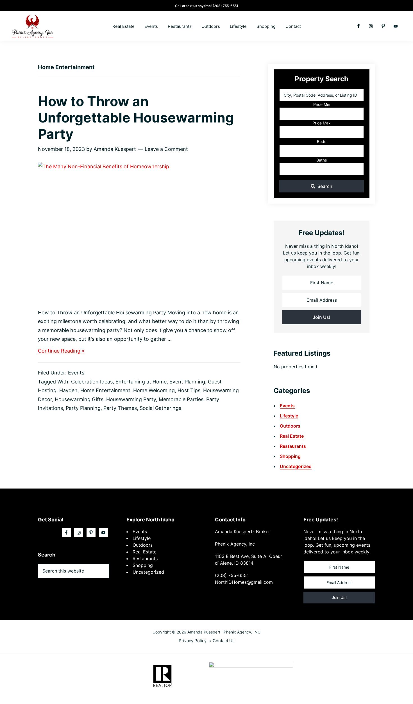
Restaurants (293, 446)
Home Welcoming (154, 390)
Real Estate (292, 436)
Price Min (321, 104)
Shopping (290, 456)
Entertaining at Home (141, 382)
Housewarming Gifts (79, 399)
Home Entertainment (105, 390)
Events (76, 373)
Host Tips (189, 390)
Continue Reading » (61, 351)
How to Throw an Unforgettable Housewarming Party (136, 117)
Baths (321, 160)
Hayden (68, 390)
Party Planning (83, 408)
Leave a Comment (166, 149)
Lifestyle (289, 416)
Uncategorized (296, 466)
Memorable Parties (181, 399)
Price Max (321, 123)
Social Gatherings (160, 408)
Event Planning (187, 382)
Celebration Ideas (92, 382)
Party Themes (120, 408)
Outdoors (290, 426)
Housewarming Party (131, 399)
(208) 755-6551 (225, 6)
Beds (321, 141)
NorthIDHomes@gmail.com (244, 582)
